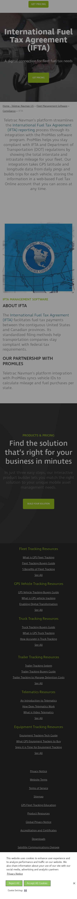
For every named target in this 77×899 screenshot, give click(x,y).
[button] (17, 890)
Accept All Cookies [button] (37, 883)
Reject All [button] (14, 883)
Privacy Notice (15, 873)
